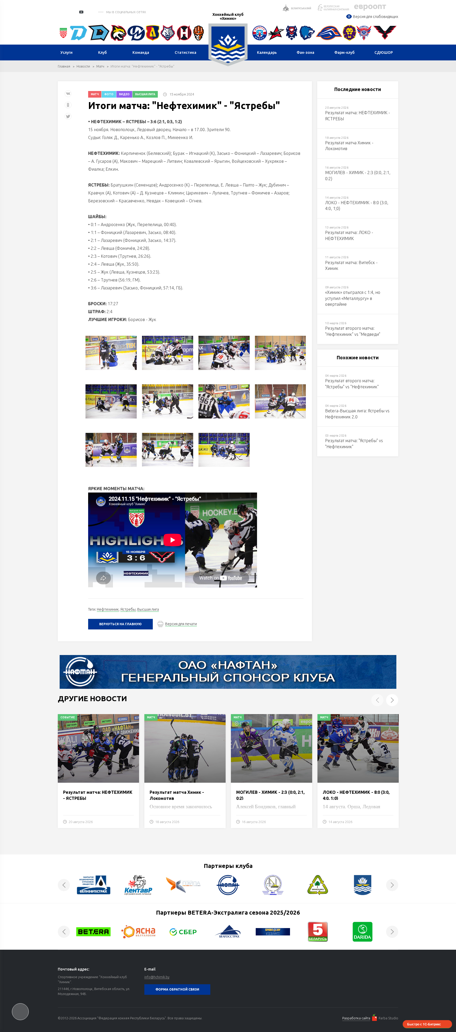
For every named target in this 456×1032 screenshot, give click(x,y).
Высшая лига (145, 94)
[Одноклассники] (68, 107)
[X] (69, 118)
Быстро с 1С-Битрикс (424, 1024)
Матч (100, 66)
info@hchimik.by (156, 977)
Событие (67, 717)
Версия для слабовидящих (375, 17)
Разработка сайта (356, 1018)
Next (392, 700)
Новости (83, 66)
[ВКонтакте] (68, 95)
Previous (377, 700)
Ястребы (128, 609)
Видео (124, 94)
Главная (64, 66)
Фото (108, 94)
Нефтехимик (108, 609)
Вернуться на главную (120, 624)
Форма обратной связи (177, 989)
